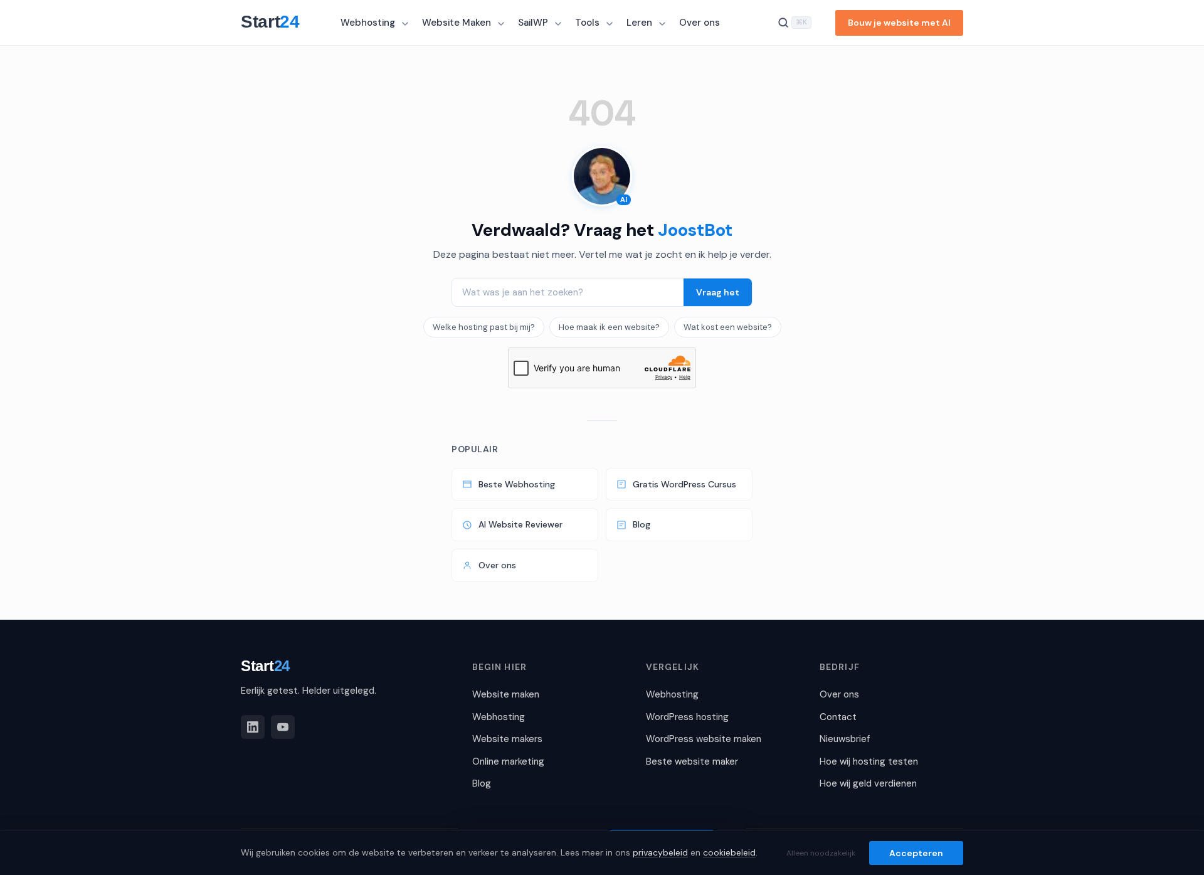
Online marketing (508, 761)
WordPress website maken (703, 739)
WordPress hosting (687, 717)
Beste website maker (692, 761)
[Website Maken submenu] (502, 24)
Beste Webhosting (516, 484)
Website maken (505, 694)
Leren (639, 22)
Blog (641, 524)
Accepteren (916, 853)
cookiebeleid (729, 852)
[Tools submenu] (610, 24)
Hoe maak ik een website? (609, 327)
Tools (587, 22)
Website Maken (456, 22)
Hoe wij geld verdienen (868, 783)
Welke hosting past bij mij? (484, 327)
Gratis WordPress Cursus (684, 484)
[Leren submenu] (663, 24)
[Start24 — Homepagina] (276, 22)
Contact (838, 717)
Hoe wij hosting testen (869, 761)
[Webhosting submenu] (406, 24)
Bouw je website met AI (899, 22)
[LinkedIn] (253, 727)
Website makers (507, 739)
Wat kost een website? (728, 327)
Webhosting (368, 22)
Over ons (699, 22)
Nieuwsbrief (845, 739)
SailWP (533, 22)
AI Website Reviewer (520, 524)
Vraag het (717, 292)
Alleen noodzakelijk (820, 853)
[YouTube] (283, 727)
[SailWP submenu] (559, 24)
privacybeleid (660, 852)
